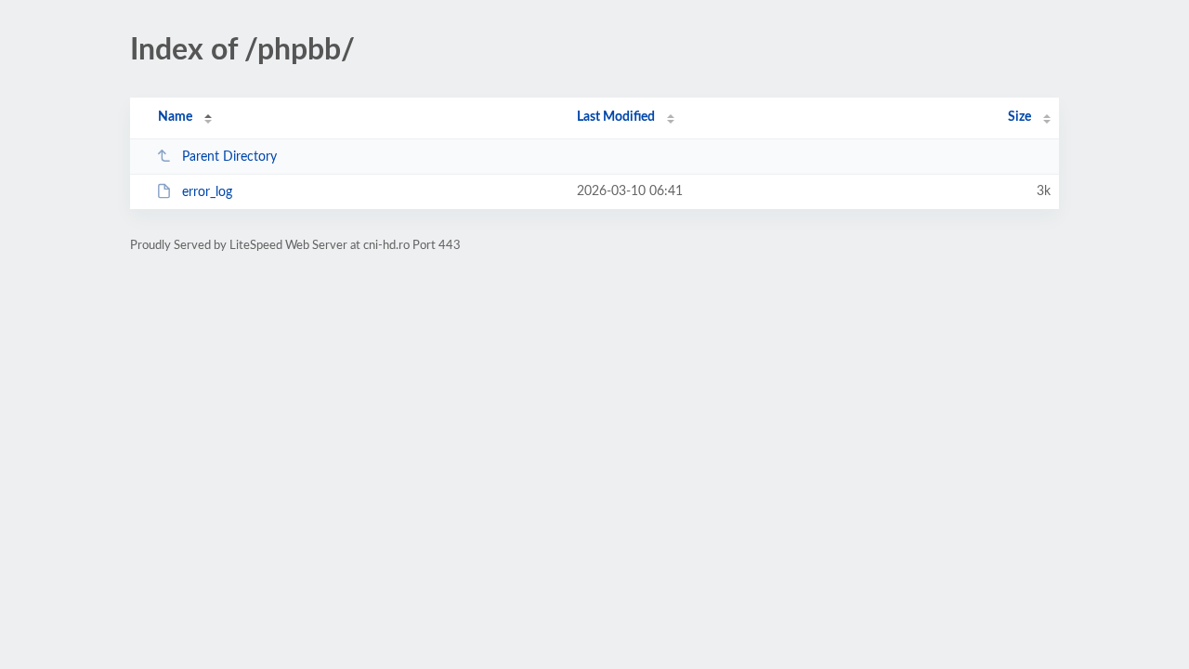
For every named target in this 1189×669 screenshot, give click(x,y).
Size (1019, 117)
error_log (207, 192)
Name (175, 117)
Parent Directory (229, 157)
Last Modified (616, 117)
